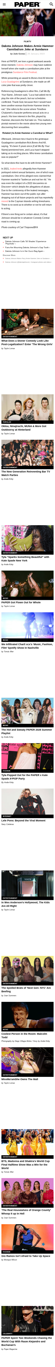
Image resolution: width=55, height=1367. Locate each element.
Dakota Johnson (24, 65)
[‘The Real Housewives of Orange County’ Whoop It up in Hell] (27, 1191)
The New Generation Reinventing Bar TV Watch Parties (25, 473)
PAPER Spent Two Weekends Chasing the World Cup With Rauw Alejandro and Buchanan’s (26, 1341)
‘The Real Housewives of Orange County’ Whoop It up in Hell (26, 1212)
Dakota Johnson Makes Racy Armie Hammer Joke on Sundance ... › (28, 258)
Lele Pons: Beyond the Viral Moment (23, 820)
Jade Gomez (19, 54)
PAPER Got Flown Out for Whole (21, 602)
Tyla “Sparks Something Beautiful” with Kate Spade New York (25, 559)
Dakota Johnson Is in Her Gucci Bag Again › (24, 251)
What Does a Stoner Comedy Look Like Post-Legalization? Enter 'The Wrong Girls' (27, 342)
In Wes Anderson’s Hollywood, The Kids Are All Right (25, 904)
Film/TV (27, 41)
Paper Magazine (10, 1349)
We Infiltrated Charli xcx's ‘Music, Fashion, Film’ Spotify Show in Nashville (27, 646)
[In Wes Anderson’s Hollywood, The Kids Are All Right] (27, 883)
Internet (7, 816)
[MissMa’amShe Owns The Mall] (27, 1060)
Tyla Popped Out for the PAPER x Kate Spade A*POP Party (24, 777)
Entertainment (10, 337)
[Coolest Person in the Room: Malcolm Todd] (27, 1015)
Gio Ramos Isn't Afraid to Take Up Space (25, 1256)
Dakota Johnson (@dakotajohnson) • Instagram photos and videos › (28, 262)
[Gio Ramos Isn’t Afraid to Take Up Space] (27, 1237)
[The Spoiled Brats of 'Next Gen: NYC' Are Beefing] (27, 969)
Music (5, 598)
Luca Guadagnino (10, 82)
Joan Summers (10, 996)
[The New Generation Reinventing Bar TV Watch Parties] (27, 453)
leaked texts (16, 168)
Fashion (6, 771)
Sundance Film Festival (25, 72)
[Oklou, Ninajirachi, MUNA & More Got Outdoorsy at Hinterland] (27, 407)
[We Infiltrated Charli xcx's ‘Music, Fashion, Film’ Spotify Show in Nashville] (27, 625)
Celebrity (7, 1334)
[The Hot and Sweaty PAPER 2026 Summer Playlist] (27, 711)
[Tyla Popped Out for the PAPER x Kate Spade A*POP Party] (27, 756)
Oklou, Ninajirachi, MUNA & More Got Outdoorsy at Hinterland (23, 428)
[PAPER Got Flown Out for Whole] (27, 584)
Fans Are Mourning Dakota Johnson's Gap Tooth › (27, 247)
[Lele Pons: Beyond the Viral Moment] (27, 802)
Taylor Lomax (9, 348)
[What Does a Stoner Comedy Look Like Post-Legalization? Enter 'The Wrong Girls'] (27, 322)
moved (4, 201)
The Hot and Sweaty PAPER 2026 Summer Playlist (26, 731)
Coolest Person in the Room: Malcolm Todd (24, 1035)
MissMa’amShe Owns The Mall (19, 1079)
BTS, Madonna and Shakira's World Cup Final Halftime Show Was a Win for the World (25, 1165)
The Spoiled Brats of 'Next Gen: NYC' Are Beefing (26, 989)
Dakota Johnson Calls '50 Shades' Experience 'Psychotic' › (25, 242)
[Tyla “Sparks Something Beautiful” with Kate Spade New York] (27, 538)
